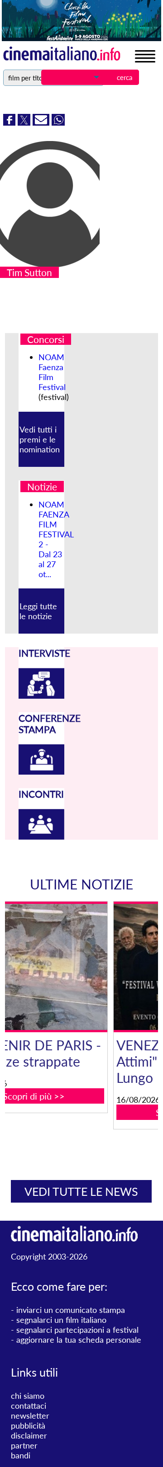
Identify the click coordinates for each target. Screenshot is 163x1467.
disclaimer (29, 1435)
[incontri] (42, 837)
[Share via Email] (42, 122)
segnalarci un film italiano (61, 1320)
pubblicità (28, 1425)
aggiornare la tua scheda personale (78, 1340)
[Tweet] (25, 122)
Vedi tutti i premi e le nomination (39, 439)
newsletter (30, 1415)
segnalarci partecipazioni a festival (77, 1330)
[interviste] (42, 696)
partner (24, 1445)
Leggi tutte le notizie (38, 611)
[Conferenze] (42, 771)
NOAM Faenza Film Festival (52, 372)
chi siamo (27, 1396)
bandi (20, 1455)
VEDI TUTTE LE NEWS (81, 1191)
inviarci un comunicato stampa (70, 1310)
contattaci (28, 1406)
